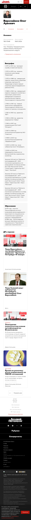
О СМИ (5, 443)
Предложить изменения (13, 54)
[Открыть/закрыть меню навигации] (18, 2)
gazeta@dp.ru (6, 466)
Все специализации (15, 409)
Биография (20, 29)
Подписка (5, 447)
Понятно (25, 512)
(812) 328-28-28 (6, 462)
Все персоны (15, 407)
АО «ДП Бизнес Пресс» (8, 441)
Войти (26, 2)
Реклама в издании (7, 449)
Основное (11, 29)
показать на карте (7, 458)
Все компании (15, 405)
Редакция (5, 445)
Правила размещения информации (15, 414)
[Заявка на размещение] (25, 6)
